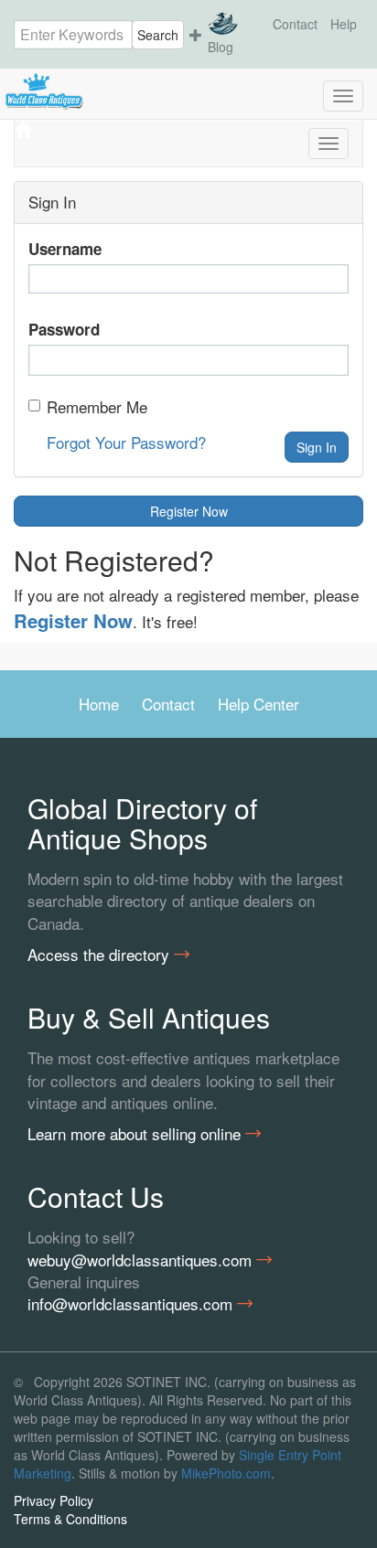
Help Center (258, 703)
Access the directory (100, 955)
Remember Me (97, 407)
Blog (220, 46)
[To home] (188, 91)
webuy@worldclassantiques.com (141, 1260)
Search (157, 35)
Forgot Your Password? (126, 442)
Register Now (189, 511)
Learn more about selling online (136, 1134)
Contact (295, 24)
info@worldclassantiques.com (132, 1304)
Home (99, 703)
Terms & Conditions (70, 1519)
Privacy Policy (53, 1500)
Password (64, 329)
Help (343, 24)
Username (65, 249)
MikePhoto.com (226, 1473)
